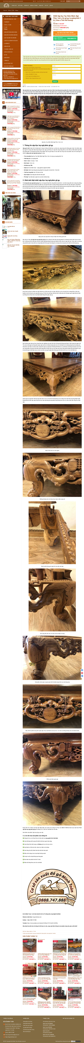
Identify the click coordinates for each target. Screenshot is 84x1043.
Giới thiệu (20, 5)
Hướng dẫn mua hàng (32, 86)
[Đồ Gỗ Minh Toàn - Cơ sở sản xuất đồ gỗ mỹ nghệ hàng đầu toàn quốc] (6, 5)
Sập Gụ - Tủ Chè (11, 10)
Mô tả (24, 86)
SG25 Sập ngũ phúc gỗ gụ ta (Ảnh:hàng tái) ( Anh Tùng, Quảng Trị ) (29, 954)
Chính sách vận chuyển (44, 86)
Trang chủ (5, 10)
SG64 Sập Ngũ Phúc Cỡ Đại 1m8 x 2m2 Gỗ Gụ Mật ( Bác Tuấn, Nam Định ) (75, 978)
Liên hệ (51, 5)
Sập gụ (16, 10)
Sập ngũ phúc (44, 933)
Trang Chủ (14, 5)
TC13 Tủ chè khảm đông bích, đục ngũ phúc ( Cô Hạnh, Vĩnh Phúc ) (74, 1002)
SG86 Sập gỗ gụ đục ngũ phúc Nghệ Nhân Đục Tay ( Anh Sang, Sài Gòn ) (44, 1002)
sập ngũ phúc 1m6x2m (51, 933)
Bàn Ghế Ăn (6, 57)
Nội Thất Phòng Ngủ (8, 66)
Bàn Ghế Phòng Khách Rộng (10, 32)
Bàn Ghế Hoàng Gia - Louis (10, 19)
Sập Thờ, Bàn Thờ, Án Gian (10, 37)
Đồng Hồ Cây (7, 46)
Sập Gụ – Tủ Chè (33, 5)
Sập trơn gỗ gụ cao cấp (38, 832)
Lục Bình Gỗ (7, 43)
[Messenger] (82, 670)
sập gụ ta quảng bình (37, 933)
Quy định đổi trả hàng (27, 1027)
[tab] (24, 86)
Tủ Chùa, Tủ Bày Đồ (8, 49)
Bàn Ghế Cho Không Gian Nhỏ (10, 34)
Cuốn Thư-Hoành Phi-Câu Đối (11, 40)
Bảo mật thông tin (27, 1031)
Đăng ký (55, 81)
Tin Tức (46, 5)
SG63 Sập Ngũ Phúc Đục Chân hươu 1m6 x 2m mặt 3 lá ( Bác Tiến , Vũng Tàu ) (59, 1002)
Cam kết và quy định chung (28, 1029)
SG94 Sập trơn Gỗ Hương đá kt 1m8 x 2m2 (59, 978)
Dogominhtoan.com (37, 917)
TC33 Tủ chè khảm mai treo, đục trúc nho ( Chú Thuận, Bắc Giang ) (44, 978)
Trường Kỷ (26, 5)
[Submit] (79, 1)
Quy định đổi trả (55, 86)
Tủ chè (5, 27)
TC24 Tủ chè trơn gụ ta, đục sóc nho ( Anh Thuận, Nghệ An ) (45, 954)
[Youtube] (82, 673)
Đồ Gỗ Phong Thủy (8, 63)
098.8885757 (10, 83)
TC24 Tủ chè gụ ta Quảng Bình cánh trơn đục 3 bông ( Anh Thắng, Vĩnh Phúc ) (29, 999)
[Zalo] (82, 676)
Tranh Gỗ (41, 5)
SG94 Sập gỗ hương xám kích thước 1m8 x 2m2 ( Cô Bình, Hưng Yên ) (29, 978)
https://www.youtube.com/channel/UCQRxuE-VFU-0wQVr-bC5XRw (42, 923)
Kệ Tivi (5, 54)
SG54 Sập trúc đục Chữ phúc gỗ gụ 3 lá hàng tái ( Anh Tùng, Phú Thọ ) (59, 954)
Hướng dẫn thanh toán (27, 1023)
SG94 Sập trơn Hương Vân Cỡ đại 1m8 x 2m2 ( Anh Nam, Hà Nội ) (74, 954)
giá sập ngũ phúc (29, 933)
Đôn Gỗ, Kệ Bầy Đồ (8, 52)
